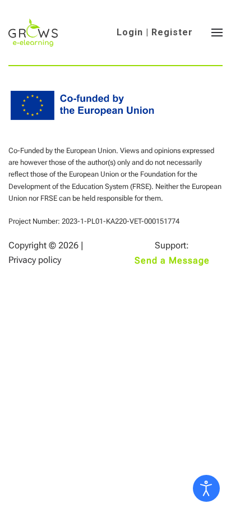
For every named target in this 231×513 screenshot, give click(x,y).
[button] (217, 32)
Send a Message (172, 260)
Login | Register (155, 32)
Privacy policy (34, 260)
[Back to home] (33, 32)
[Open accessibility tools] (206, 488)
